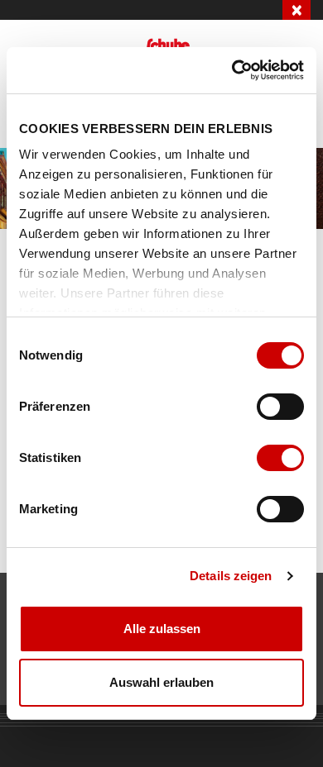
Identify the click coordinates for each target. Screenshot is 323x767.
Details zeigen (231, 576)
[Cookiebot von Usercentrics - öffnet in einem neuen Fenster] (232, 70)
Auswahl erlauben (161, 682)
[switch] (280, 406)
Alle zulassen (161, 629)
